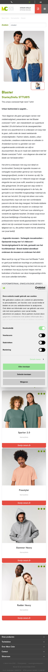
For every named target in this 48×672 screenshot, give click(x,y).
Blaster (23, 18)
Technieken (6, 641)
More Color (5, 18)
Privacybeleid (22, 663)
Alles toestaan (24, 367)
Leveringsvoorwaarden (35, 663)
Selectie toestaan (24, 374)
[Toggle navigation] (44, 8)
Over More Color (8, 646)
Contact (5, 651)
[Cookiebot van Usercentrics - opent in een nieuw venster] (35, 288)
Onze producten (8, 637)
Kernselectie (15, 18)
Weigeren (24, 382)
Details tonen (35, 359)
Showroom (6, 656)
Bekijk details (23, 445)
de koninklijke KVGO (28, 667)
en (41, 2)
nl (29, 2)
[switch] (42, 335)
